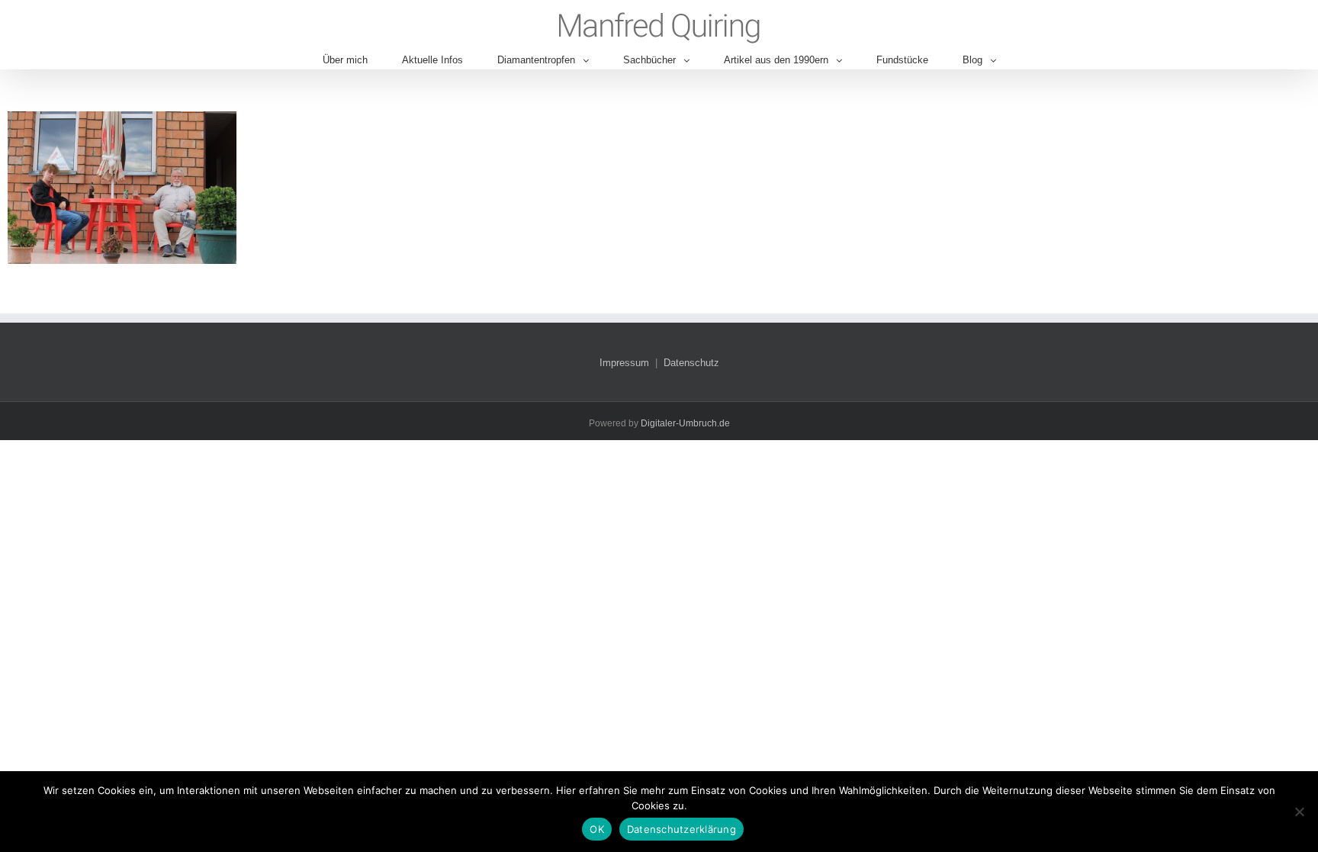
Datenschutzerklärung (681, 829)
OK (597, 829)
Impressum (624, 362)
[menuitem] (362, 60)
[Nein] (1299, 811)
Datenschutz (691, 362)
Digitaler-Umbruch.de (685, 423)
